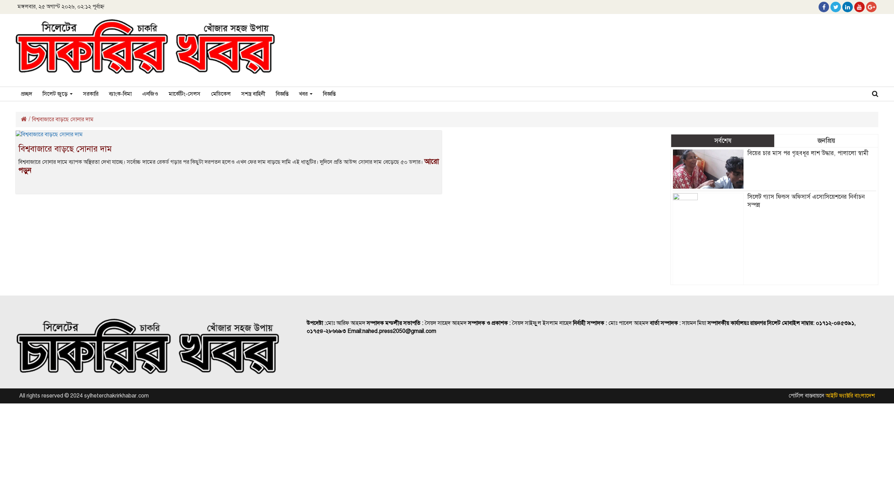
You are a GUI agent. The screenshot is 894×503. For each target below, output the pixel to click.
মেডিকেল (221, 93)
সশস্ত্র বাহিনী (253, 93)
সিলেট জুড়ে (56, 93)
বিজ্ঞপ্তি (282, 93)
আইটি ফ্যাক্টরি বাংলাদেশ (850, 395)
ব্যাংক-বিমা (120, 93)
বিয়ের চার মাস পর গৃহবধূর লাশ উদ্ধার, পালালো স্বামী (808, 153)
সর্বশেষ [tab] (723, 141)
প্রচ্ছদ (26, 93)
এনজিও (150, 93)
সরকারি (90, 93)
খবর (304, 93)
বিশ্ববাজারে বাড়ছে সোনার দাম (65, 149)
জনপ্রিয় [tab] (826, 141)
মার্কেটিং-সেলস (184, 93)
